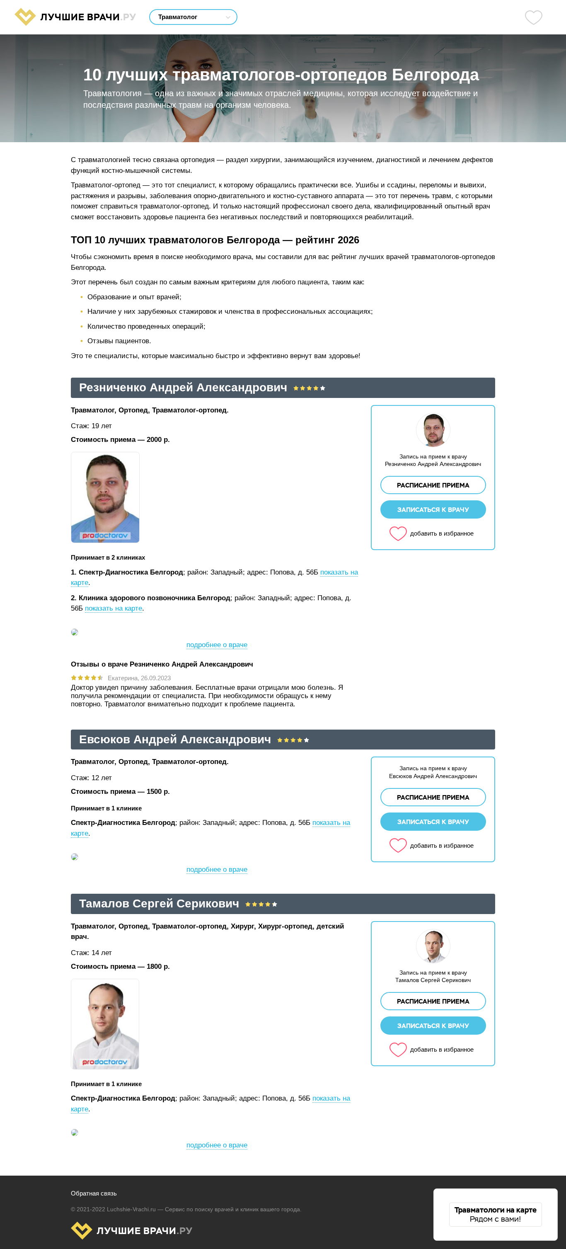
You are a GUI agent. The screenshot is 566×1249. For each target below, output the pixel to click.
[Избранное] (533, 17)
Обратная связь (94, 1193)
